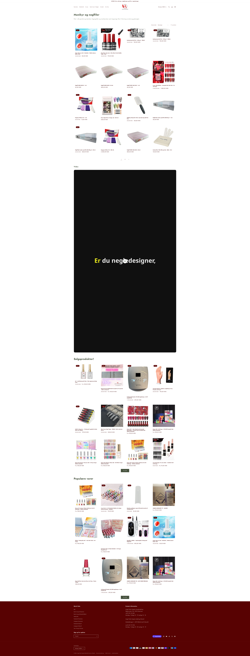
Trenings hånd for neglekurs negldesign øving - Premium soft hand (163, 389)
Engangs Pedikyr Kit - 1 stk (81, 117)
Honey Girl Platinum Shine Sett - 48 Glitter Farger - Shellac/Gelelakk (112, 463)
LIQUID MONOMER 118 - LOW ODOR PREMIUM (137, 581)
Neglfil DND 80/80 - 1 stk (81, 85)
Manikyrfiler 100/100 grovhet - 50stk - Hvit (162, 150)
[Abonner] (96, 636)
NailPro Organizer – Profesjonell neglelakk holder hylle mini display (86, 430)
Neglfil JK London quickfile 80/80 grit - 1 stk (162, 117)
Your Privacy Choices (78, 628)
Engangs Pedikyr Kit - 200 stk (107, 150)
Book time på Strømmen (79, 611)
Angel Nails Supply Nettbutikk (82, 653)
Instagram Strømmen (78, 621)
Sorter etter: (154, 25)
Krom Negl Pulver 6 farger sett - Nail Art (110, 117)
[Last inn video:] (125, 261)
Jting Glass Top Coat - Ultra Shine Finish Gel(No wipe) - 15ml (111, 54)
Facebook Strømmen (78, 619)
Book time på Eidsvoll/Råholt (80, 614)
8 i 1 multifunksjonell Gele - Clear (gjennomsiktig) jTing (86, 382)
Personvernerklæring (100, 653)
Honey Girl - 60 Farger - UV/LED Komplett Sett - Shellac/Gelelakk (163, 430)
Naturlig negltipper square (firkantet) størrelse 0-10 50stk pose (137, 509)
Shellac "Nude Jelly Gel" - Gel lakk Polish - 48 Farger (85, 541)
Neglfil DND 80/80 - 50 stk (107, 85)
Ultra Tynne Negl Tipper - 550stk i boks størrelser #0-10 (111, 430)
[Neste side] (128, 159)
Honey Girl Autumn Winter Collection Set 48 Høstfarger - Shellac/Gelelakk (136, 463)
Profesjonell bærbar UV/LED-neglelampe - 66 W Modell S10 (137, 397)
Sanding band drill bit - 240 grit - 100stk (136, 40)
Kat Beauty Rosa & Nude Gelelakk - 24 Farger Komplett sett (111, 549)
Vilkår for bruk (108, 653)
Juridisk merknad (115, 653)
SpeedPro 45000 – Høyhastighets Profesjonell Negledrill (137, 541)
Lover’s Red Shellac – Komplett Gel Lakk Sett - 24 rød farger (164, 86)
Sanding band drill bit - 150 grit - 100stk (161, 39)
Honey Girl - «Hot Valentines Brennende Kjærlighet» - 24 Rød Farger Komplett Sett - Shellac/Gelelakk (136, 430)
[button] (169, 6)
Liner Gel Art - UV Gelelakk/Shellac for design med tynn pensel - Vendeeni (111, 509)
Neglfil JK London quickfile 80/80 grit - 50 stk (85, 150)
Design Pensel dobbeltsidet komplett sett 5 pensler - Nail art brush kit (112, 389)
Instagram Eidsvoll (78, 626)
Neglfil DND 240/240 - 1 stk (133, 85)
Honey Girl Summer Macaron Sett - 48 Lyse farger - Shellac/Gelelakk (86, 463)
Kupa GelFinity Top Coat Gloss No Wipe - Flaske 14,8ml (85, 582)
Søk (74, 609)
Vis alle (125, 470)
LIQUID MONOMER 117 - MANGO (160, 508)
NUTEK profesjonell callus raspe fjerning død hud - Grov (138, 118)
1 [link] (121, 159)
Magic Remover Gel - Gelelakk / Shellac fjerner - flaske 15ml (85, 54)
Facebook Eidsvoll (78, 623)
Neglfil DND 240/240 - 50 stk (133, 150)
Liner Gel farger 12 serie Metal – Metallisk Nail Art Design (163, 463)
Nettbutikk (76, 616)
